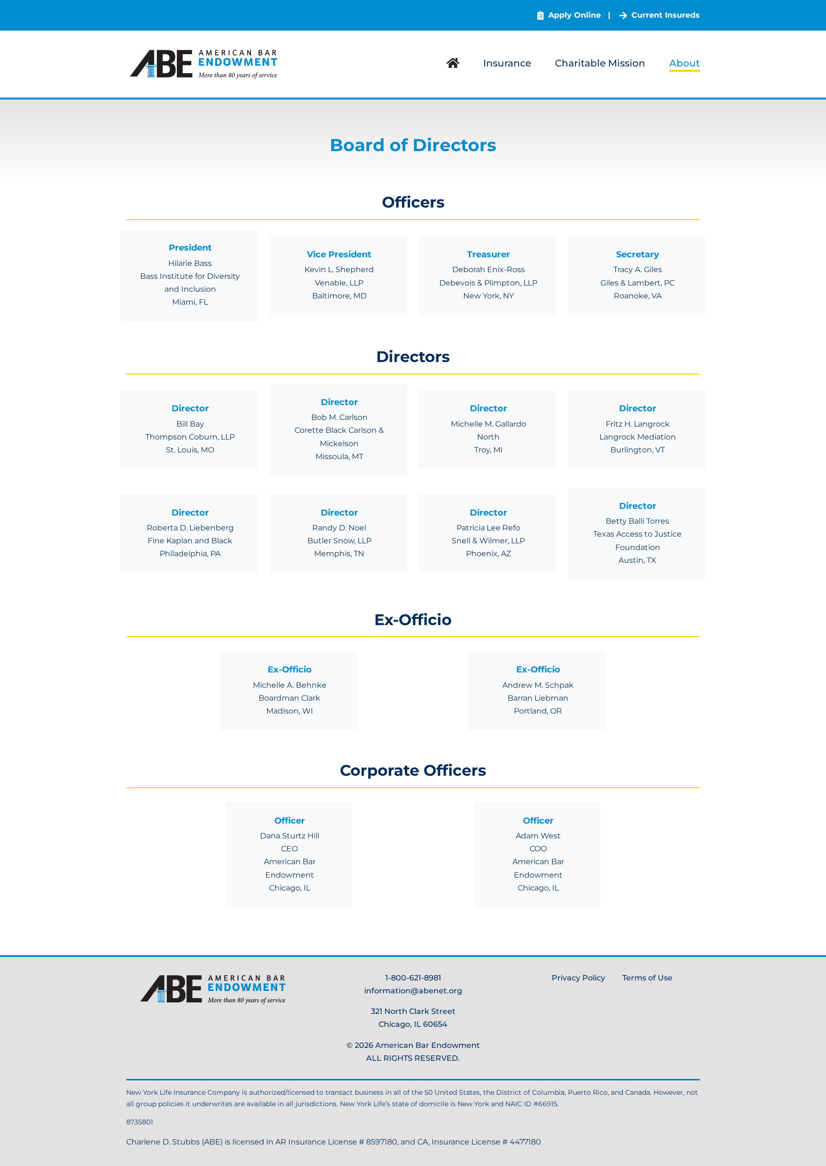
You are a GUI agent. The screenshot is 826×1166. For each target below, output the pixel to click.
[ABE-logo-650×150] (205, 49)
